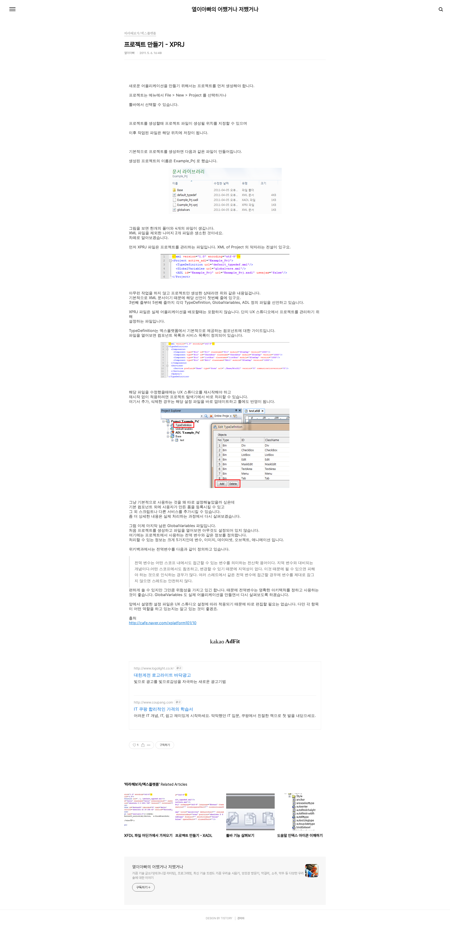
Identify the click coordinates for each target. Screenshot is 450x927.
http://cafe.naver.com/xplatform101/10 (162, 622)
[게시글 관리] (149, 745)
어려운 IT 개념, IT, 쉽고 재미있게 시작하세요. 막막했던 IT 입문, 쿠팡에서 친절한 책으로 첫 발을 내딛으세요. (225, 715)
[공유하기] (143, 745)
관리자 (240, 918)
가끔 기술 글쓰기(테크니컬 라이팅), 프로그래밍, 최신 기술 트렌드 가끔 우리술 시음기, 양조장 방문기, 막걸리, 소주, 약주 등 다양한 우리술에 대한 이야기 (218, 875)
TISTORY (226, 918)
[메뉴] (12, 9)
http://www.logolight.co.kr (154, 668)
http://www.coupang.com (153, 702)
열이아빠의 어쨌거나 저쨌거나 (225, 9)
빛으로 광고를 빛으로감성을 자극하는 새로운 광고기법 (180, 681)
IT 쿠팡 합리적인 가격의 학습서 (163, 709)
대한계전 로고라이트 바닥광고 (162, 675)
